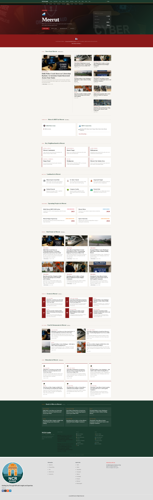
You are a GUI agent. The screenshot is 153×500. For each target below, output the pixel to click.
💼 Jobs (77, 445)
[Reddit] (8, 491)
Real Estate (55, 1)
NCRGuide (45, 1)
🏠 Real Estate (78, 435)
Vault (89, 1)
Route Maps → (67, 119)
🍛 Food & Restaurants (80, 437)
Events (63, 1)
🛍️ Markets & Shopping (80, 440)
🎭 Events (78, 438)
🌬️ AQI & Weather (98, 443)
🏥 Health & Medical (79, 443)
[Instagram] (5, 491)
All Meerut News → (61, 51)
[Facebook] (3, 491)
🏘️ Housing (97, 442)
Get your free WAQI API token (70, 41)
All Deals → (64, 404)
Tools (108, 1)
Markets (67, 1)
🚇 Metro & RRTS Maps (99, 435)
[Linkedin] (10, 491)
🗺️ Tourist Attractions (98, 437)
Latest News (45, 28)
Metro (83, 1)
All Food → (69, 325)
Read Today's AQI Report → (76, 43)
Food (60, 1)
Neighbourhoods (63, 28)
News (51, 1)
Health (76, 1)
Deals (86, 1)
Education (71, 1)
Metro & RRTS (54, 28)
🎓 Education (78, 442)
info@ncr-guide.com (114, 466)
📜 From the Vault (98, 438)
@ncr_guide (116, 467)
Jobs (79, 1)
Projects (72, 28)
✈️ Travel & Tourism (98, 440)
